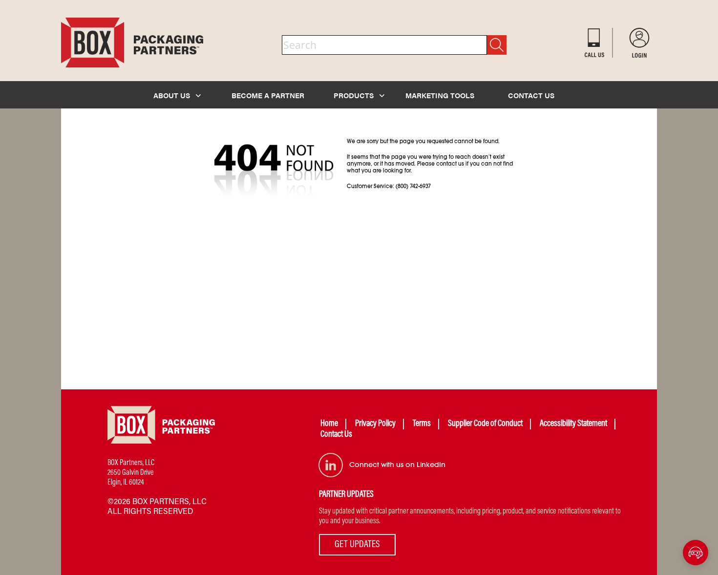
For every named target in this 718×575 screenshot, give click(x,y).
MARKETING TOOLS (439, 95)
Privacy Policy (375, 424)
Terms (422, 424)
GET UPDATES (357, 545)
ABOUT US (172, 95)
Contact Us (336, 434)
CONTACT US (531, 95)
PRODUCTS (355, 95)
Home (329, 424)
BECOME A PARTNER (268, 95)
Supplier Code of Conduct (485, 424)
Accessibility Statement (573, 424)
